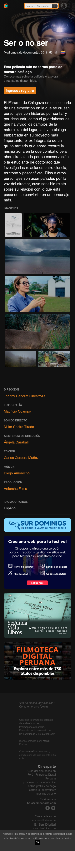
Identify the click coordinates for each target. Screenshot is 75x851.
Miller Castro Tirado (19, 426)
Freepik (45, 741)
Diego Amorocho (17, 472)
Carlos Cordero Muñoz (21, 457)
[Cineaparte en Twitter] (53, 808)
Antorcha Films (15, 488)
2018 (44, 52)
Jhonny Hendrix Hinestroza (24, 395)
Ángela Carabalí (16, 441)
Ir (54, 6)
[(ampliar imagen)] (13, 225)
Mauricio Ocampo (17, 411)
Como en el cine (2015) (33, 706)
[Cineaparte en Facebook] (47, 808)
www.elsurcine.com (44, 828)
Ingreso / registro (20, 90)
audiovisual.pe (31, 723)
